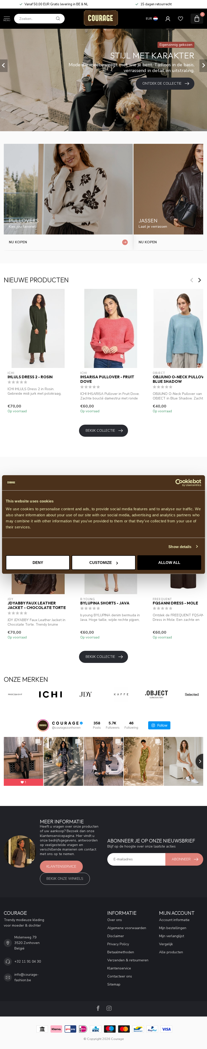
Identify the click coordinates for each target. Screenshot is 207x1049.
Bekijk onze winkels (64, 878)
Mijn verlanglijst (171, 936)
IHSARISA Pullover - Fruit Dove (107, 379)
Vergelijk (166, 944)
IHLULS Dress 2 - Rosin (30, 377)
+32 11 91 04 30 (27, 961)
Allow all (169, 562)
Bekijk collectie (100, 430)
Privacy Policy (118, 944)
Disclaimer (115, 936)
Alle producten (171, 952)
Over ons (114, 920)
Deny (38, 562)
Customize (100, 562)
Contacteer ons (119, 976)
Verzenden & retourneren (127, 960)
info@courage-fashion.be (26, 977)
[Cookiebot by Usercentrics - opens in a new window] (179, 482)
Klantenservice (61, 866)
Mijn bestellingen (172, 928)
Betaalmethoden (120, 952)
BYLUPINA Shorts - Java (105, 603)
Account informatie (174, 920)
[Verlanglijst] (180, 19)
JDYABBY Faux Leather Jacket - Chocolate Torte (37, 605)
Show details (179, 546)
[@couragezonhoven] (43, 725)
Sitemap (113, 984)
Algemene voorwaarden (126, 928)
